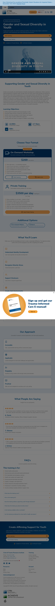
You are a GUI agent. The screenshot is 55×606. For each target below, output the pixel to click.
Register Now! (20, 4)
